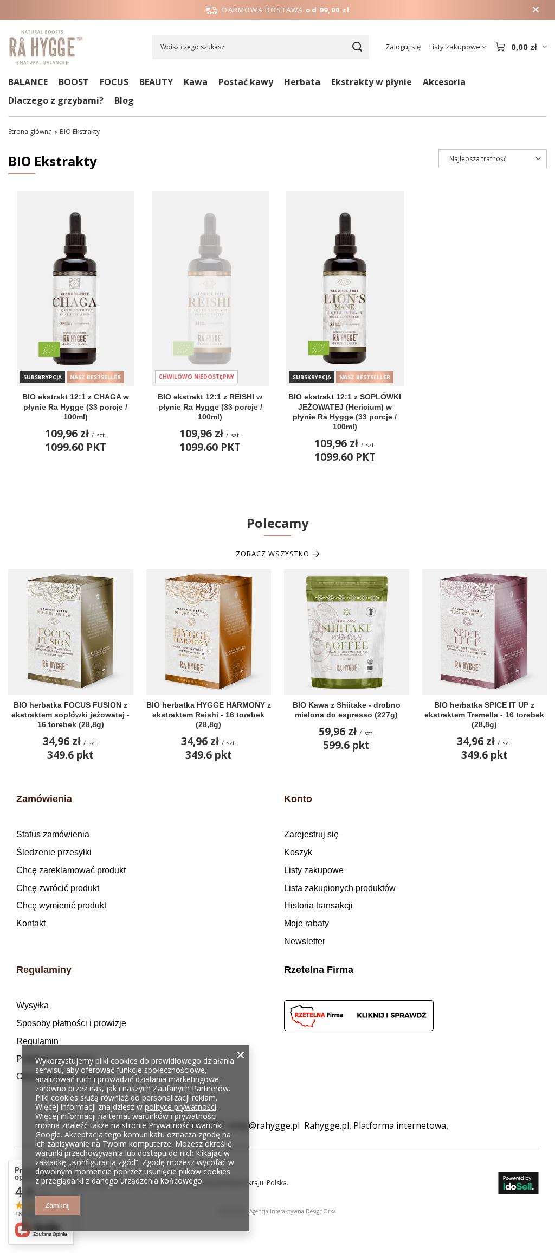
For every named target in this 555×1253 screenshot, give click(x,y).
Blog (124, 100)
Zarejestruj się (311, 834)
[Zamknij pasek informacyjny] (536, 9)
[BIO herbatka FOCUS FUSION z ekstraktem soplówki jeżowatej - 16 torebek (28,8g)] (70, 632)
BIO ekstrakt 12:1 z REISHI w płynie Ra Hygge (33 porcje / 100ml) (210, 406)
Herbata (302, 82)
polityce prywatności (180, 1107)
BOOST (74, 82)
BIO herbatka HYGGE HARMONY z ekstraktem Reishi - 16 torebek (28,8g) (208, 715)
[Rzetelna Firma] (405, 1017)
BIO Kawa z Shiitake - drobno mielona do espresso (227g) (347, 710)
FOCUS (114, 82)
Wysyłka (32, 1005)
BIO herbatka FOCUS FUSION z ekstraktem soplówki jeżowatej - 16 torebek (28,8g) (70, 715)
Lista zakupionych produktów (340, 888)
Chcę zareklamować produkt (71, 870)
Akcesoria (444, 82)
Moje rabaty (306, 923)
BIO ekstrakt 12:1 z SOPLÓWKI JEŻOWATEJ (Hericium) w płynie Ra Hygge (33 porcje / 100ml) (344, 411)
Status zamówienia (52, 834)
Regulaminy (44, 969)
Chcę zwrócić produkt (57, 888)
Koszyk (298, 852)
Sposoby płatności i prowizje (71, 1023)
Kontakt (31, 923)
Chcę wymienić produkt (61, 905)
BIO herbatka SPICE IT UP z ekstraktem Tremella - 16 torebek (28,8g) (484, 715)
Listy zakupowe (314, 870)
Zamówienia (44, 798)
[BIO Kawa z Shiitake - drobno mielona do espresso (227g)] (346, 632)
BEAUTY (156, 82)
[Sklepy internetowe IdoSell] (518, 1183)
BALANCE (28, 82)
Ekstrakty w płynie (371, 82)
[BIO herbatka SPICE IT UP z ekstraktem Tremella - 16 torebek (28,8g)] (484, 632)
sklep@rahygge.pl (263, 1125)
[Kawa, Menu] (213, 81)
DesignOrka (321, 1211)
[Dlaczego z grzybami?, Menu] (109, 100)
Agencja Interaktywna (276, 1211)
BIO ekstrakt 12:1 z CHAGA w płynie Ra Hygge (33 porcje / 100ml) (75, 406)
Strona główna (30, 131)
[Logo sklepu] (46, 47)
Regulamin (37, 1041)
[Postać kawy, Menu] (278, 81)
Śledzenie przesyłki (54, 852)
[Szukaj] (357, 47)
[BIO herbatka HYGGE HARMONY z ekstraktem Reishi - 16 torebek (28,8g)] (209, 632)
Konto (298, 798)
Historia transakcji (318, 905)
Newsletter (304, 941)
